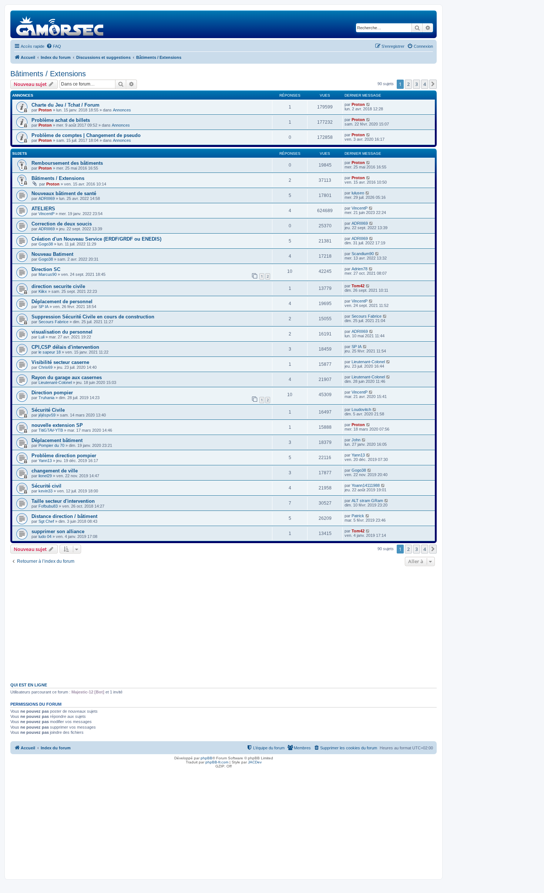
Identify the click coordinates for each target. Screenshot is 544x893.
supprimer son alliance (57, 531)
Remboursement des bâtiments (67, 163)
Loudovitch (361, 409)
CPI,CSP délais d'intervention (65, 347)
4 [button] (424, 84)
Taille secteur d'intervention (63, 501)
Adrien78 (359, 269)
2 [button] (408, 84)
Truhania (46, 397)
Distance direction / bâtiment (64, 516)
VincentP (46, 213)
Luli (41, 337)
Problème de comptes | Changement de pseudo (86, 135)
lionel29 (45, 476)
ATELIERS (43, 208)
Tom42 (358, 286)
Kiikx (42, 291)
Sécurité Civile (48, 410)
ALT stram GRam (367, 500)
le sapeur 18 (49, 352)
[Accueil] (60, 24)
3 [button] (416, 84)
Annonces (122, 110)
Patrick (358, 516)
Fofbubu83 (48, 506)
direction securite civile (58, 286)
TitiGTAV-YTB (50, 430)
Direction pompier (52, 392)
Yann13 (45, 460)
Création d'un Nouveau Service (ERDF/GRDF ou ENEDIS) (96, 239)
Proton (45, 110)
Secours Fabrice (53, 322)
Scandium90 (363, 253)
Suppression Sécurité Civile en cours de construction (92, 317)
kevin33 (45, 491)
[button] (433, 84)
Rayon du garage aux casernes (66, 377)
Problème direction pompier (63, 455)
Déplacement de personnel (62, 301)
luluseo (358, 193)
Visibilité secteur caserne (60, 362)
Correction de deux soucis (61, 224)
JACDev (255, 762)
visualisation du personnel (62, 332)
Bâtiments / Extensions (48, 74)
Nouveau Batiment (52, 254)
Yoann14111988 (366, 485)
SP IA (43, 306)
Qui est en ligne (28, 685)
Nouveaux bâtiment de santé (63, 193)
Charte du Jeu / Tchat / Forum (65, 105)
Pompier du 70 (51, 445)
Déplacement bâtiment (57, 440)
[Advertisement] (223, 623)
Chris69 (45, 367)
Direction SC (45, 269)
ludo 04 (44, 536)
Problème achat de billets (60, 120)
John (356, 440)
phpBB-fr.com (216, 762)
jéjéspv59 (47, 415)
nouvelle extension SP (57, 425)
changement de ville (54, 471)
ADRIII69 (46, 198)
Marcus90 (47, 274)
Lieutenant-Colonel (368, 361)
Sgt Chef (46, 521)
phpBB (206, 758)
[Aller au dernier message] (368, 104)
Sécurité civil (46, 486)
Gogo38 (45, 244)
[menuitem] (53, 46)
